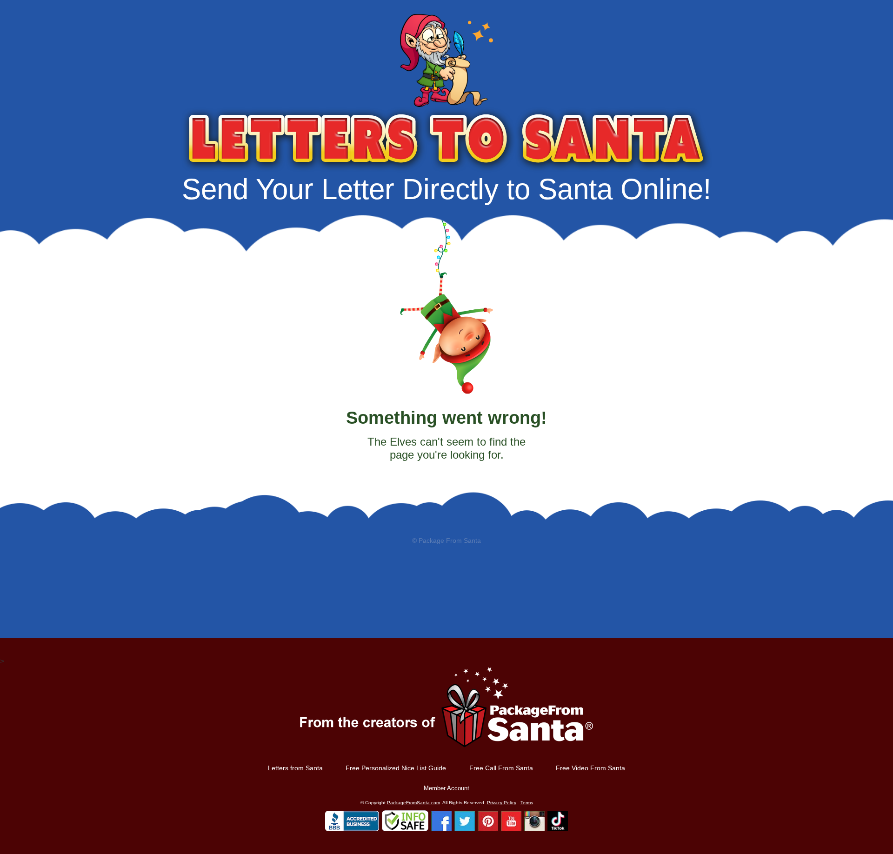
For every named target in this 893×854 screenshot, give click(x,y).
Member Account (446, 788)
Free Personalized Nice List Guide (396, 768)
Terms (526, 802)
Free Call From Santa (501, 768)
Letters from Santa (295, 768)
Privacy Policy (501, 802)
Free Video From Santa (590, 768)
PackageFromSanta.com (413, 802)
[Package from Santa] (446, 714)
